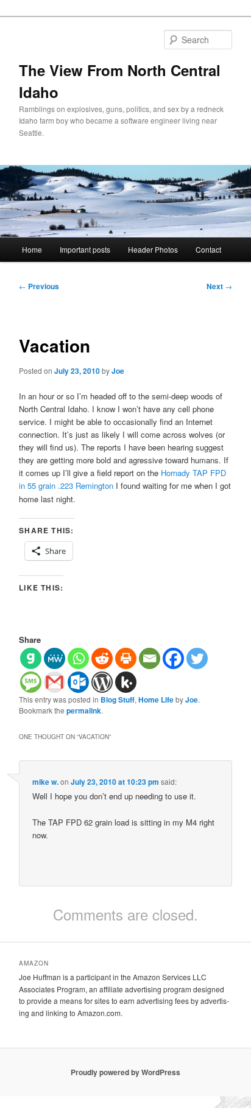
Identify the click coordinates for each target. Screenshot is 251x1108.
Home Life (156, 699)
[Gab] (30, 658)
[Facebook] (173, 658)
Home (32, 249)
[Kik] (125, 682)
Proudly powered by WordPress (125, 1072)
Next (219, 286)
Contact (208, 249)
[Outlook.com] (78, 682)
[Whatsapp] (78, 658)
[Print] (125, 658)
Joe (117, 370)
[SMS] (30, 682)
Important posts (85, 249)
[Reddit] (102, 658)
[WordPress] (102, 682)
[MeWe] (54, 658)
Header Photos (153, 249)
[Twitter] (197, 658)
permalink (83, 710)
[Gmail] (54, 682)
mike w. (45, 781)
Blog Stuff (118, 699)
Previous (39, 286)
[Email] (149, 658)
